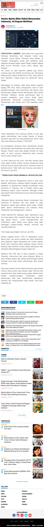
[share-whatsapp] (30, 302)
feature (3, 496)
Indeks (32, 521)
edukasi (24, 491)
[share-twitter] (22, 302)
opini (28, 10)
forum (24, 496)
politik (21, 10)
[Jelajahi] (41, 3)
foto (2, 499)
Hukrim (16, 521)
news (5, 10)
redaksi (24, 504)
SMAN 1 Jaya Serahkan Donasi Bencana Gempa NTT (15, 371)
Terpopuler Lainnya (22, 481)
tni (25, 10)
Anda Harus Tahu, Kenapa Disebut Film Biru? (16, 428)
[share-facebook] (13, 302)
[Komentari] (39, 302)
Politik (21, 521)
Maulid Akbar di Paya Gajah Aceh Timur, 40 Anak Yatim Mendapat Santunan (15, 393)
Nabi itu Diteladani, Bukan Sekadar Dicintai (13, 360)
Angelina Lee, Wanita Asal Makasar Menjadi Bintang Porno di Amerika (17, 450)
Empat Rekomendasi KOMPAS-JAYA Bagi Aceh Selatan (17, 472)
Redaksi (26, 521)
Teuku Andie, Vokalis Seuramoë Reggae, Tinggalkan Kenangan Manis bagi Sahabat (15, 406)
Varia (11, 521)
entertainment (27, 494)
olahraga (4, 504)
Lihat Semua (22, 415)
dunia (37, 10)
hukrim (15, 10)
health (24, 499)
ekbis (33, 10)
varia (10, 10)
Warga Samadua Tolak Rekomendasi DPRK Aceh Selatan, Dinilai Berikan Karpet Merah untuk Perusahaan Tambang (16, 383)
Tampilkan (38, 349)
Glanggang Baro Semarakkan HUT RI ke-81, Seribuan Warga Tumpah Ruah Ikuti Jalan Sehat (17, 462)
